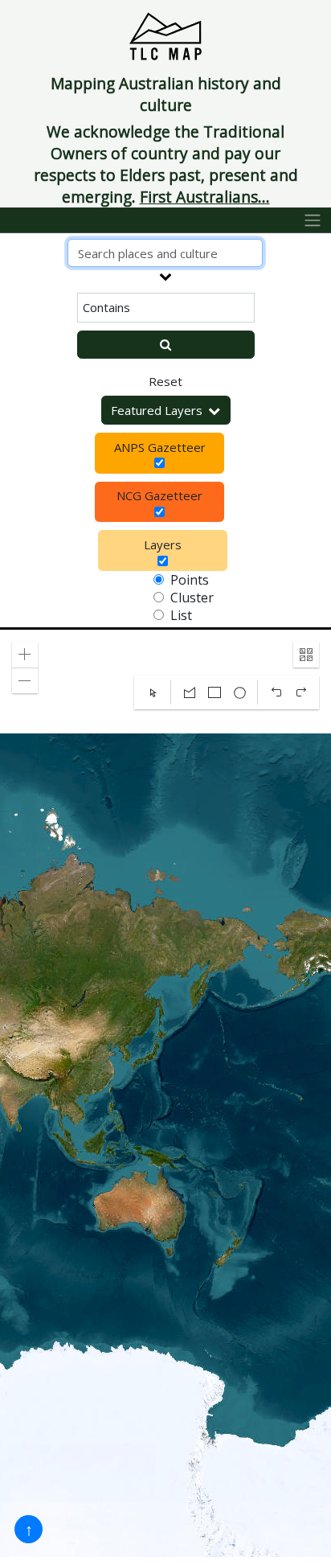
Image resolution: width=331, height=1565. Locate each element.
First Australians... (205, 196)
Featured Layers (156, 410)
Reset (165, 381)
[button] (25, 654)
